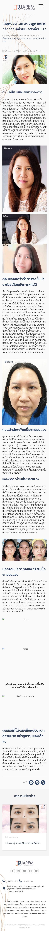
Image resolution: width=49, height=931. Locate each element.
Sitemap (41, 924)
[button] (5, 549)
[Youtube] (24, 871)
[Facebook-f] (12, 871)
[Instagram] (18, 871)
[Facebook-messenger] (36, 871)
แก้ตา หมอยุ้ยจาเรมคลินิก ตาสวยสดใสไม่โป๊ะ (22, 843)
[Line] (30, 871)
